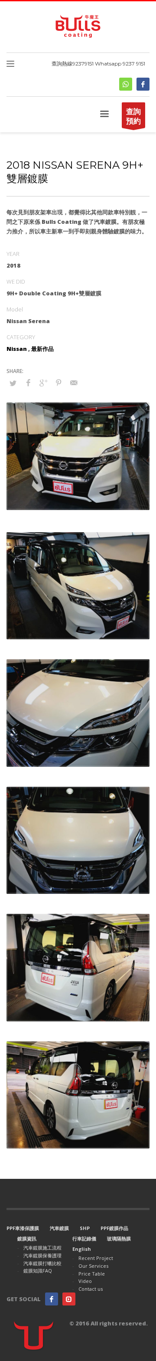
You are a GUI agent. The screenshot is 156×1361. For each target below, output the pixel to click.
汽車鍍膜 (59, 1228)
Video (85, 1281)
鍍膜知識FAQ (37, 1270)
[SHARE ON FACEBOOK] (28, 382)
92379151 (83, 63)
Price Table (91, 1273)
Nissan (16, 349)
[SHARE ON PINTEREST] (58, 382)
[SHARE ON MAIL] (73, 382)
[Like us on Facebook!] (51, 1298)
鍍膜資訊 (26, 1238)
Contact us (90, 1289)
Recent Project (95, 1258)
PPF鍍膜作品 (114, 1228)
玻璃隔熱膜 (119, 1238)
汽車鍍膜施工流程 (42, 1247)
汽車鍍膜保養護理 (42, 1255)
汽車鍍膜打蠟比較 (42, 1263)
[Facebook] (143, 84)
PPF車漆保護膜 (22, 1228)
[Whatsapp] (125, 84)
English (81, 1249)
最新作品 (42, 349)
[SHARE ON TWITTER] (13, 382)
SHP (85, 1228)
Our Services (93, 1266)
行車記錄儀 (84, 1238)
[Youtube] (68, 1298)
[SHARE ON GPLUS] (43, 382)
